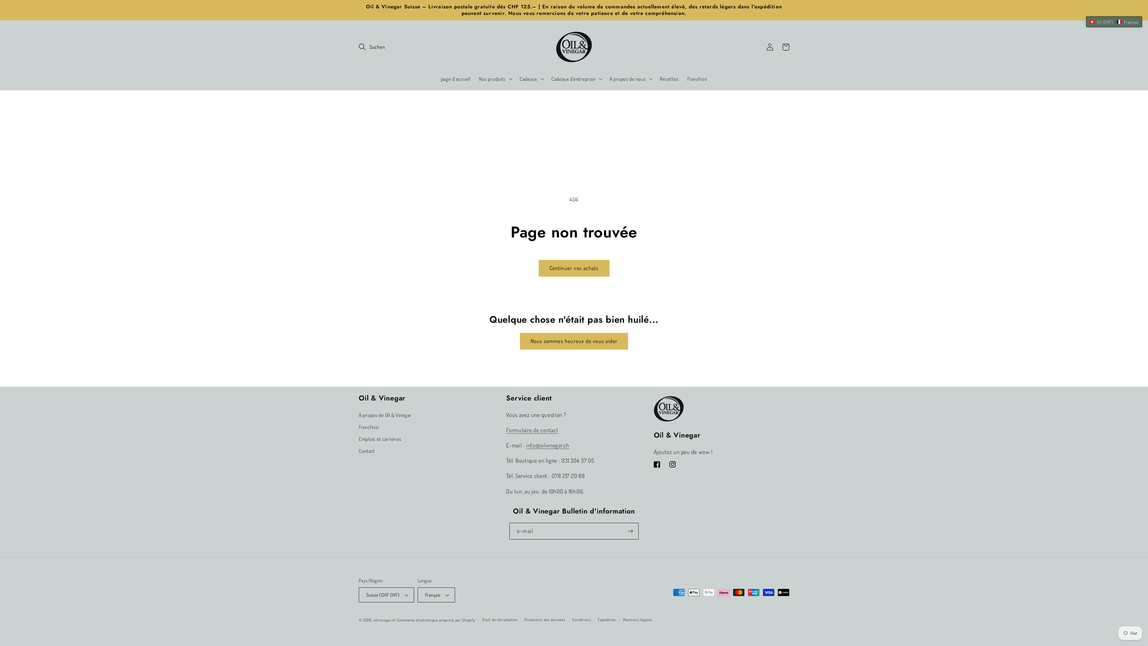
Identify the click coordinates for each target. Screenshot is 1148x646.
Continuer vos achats (574, 268)
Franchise (368, 427)
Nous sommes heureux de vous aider (574, 341)
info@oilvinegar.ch (548, 445)
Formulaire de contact (532, 430)
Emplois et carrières (380, 439)
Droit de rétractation (500, 619)
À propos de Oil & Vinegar (385, 415)
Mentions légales (637, 619)
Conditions (581, 619)
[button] (372, 47)
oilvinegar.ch (385, 619)
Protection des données (544, 619)
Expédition (607, 619)
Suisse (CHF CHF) (383, 595)
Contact (367, 451)
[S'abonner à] (630, 531)
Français (433, 595)
